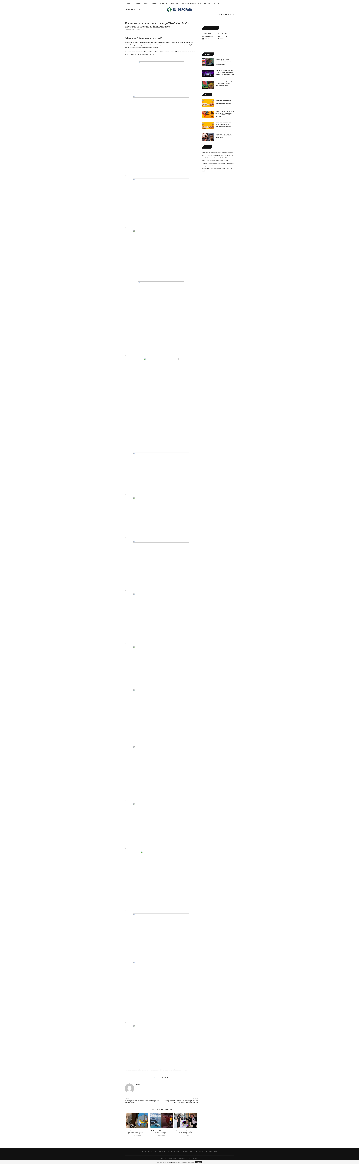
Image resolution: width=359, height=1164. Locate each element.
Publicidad (163, 1158)
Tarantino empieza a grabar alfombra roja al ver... (186, 1132)
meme (185, 1070)
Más (219, 3)
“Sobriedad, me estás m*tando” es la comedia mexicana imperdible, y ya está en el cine (224, 61)
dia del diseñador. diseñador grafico (137, 1070)
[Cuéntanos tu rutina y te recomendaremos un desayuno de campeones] (208, 103)
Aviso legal (172, 1158)
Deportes (163, 3)
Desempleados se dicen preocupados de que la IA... (137, 1132)
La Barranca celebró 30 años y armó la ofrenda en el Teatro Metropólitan (224, 83)
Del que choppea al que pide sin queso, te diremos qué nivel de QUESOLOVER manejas (224, 114)
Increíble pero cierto (190, 3)
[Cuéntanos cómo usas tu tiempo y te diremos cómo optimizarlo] (208, 137)
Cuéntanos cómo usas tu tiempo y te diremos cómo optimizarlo (224, 135)
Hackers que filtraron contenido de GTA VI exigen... (161, 1132)
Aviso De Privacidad (184, 1158)
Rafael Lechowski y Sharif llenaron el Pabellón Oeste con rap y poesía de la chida (224, 72)
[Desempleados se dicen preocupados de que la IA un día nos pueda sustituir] (137, 1120)
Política (174, 3)
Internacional (150, 3)
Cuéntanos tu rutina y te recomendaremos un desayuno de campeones (223, 101)
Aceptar (198, 1162)
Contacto (196, 1158)
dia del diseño (155, 1070)
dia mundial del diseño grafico (172, 1070)
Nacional (136, 3)
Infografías (208, 3)
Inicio (127, 3)
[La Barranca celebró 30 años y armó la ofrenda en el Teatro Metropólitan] (208, 85)
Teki (133, 29)
